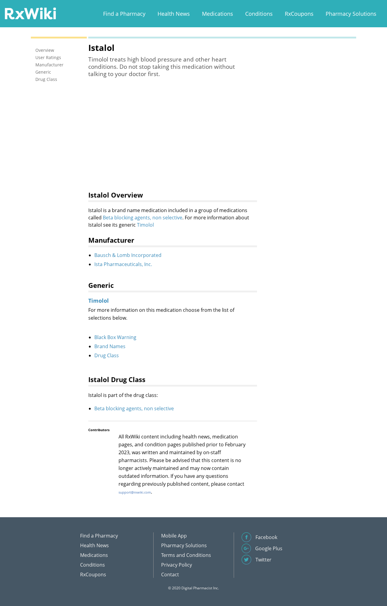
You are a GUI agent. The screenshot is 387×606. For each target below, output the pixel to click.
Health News (174, 13)
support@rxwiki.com (135, 492)
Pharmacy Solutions (351, 13)
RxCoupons (299, 13)
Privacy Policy (176, 564)
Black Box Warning (115, 337)
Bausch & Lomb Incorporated (127, 255)
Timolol (145, 224)
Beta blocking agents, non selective (142, 217)
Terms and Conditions (186, 555)
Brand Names (109, 346)
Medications (217, 13)
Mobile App (174, 535)
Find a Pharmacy (124, 13)
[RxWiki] (30, 13)
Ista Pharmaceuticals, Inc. (123, 264)
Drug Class (106, 355)
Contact (170, 574)
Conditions (259, 13)
